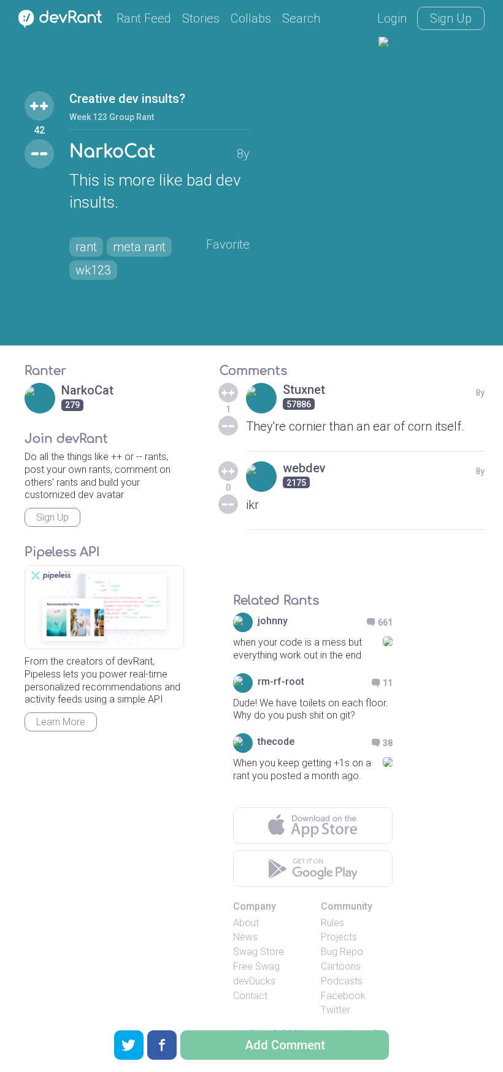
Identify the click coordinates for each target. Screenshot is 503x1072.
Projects (339, 937)
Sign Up (451, 18)
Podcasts (342, 981)
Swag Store (258, 951)
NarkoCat (112, 152)
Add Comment (285, 1045)
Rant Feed (144, 18)
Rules (332, 923)
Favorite (228, 244)
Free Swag (256, 966)
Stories (201, 18)
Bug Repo (342, 951)
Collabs (251, 18)
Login (392, 18)
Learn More (60, 722)
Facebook (343, 996)
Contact (250, 996)
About (246, 923)
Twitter (335, 1010)
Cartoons (341, 966)
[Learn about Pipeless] (104, 607)
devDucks (254, 981)
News (245, 937)
